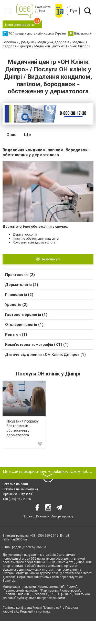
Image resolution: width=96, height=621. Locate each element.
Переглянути (50, 259)
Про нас (28, 516)
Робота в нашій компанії (20, 489)
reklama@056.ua (15, 539)
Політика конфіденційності (22, 607)
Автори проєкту (62, 516)
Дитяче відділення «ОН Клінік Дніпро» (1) (45, 354)
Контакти (42, 516)
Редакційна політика (35, 611)
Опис (11, 134)
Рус (73, 10)
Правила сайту (53, 607)
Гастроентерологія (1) (26, 314)
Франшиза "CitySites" (18, 494)
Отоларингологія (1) (24, 324)
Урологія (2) (16, 304)
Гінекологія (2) (19, 294)
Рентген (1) (16, 334)
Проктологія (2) (20, 274)
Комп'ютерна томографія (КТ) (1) (37, 344)
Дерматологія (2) (21, 284)
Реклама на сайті (15, 484)
